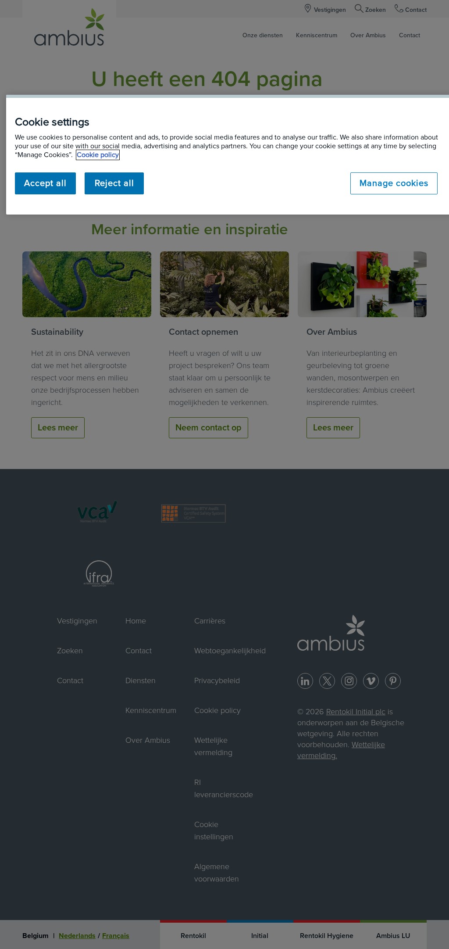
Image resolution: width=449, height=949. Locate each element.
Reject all (114, 183)
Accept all (45, 183)
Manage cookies (394, 183)
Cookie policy (98, 154)
